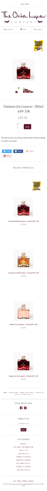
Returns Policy (23, 463)
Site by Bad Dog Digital (26, 484)
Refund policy (23, 470)
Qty (18, 124)
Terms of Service (23, 456)
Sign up (27, 4)
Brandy (31, 481)
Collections (13, 392)
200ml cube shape (27, 392)
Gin (14, 481)
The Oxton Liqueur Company (14, 484)
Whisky (25, 481)
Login (22, 4)
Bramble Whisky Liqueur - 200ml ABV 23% (23, 221)
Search (23, 443)
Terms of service (23, 466)
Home (5, 392)
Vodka (19, 481)
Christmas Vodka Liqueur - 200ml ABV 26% (23, 273)
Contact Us (23, 453)
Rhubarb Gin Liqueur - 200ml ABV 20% (23, 324)
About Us (23, 450)
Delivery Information (23, 447)
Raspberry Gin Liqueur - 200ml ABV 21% (23, 376)
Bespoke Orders (23, 460)
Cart (24, 29)
